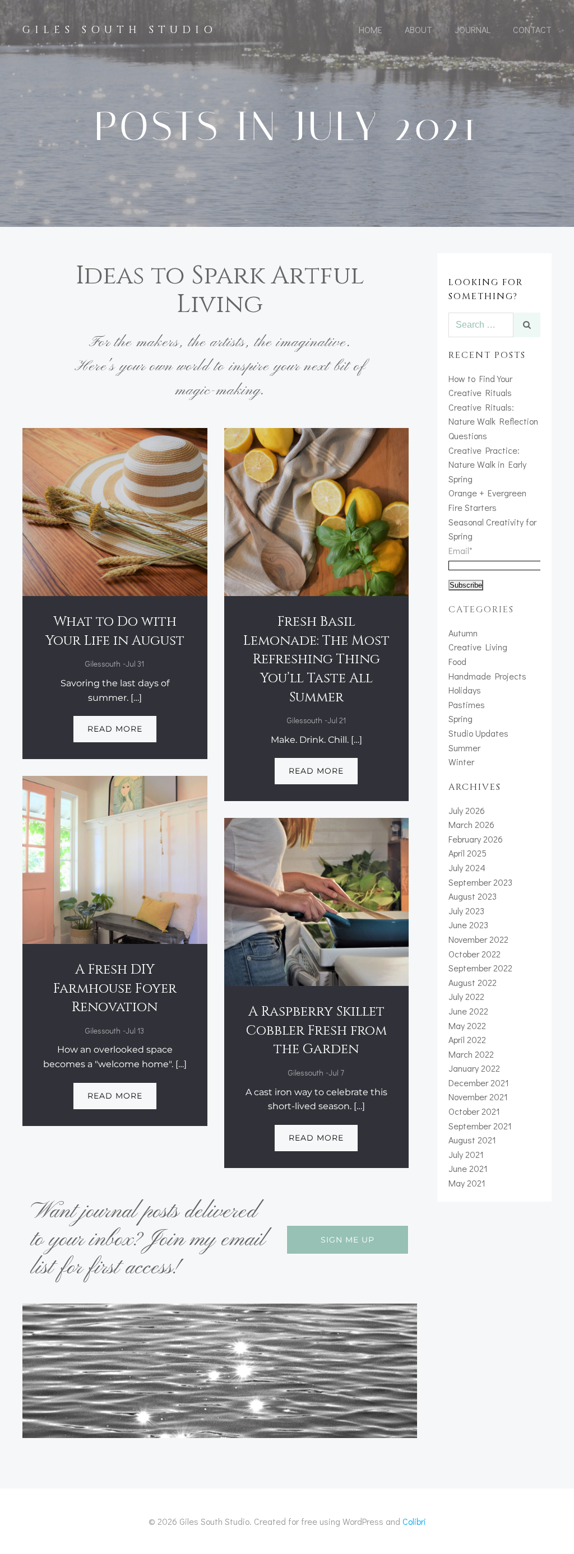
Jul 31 (135, 663)
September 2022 (480, 968)
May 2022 (467, 1025)
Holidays (464, 690)
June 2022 (468, 1011)
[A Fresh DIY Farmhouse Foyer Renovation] (114, 858)
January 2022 (474, 1068)
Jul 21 (336, 720)
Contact (532, 29)
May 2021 (466, 1183)
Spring (460, 718)
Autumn (463, 633)
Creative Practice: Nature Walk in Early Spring (487, 464)
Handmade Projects (487, 676)
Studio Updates (478, 733)
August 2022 (472, 982)
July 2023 (466, 910)
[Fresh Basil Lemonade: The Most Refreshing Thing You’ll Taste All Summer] (316, 511)
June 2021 (468, 1168)
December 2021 (478, 1082)
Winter (461, 761)
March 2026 (471, 824)
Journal (472, 29)
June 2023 (468, 924)
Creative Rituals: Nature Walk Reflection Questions (493, 421)
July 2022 (466, 996)
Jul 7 (336, 1072)
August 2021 (472, 1140)
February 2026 (475, 839)
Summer (464, 747)
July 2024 (466, 867)
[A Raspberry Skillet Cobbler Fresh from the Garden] (316, 900)
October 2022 (474, 954)
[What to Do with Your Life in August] (114, 511)
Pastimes (466, 704)
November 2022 (478, 939)
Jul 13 (135, 1030)
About (418, 29)
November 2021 (478, 1096)
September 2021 (480, 1126)
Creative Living (477, 647)
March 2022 (471, 1054)
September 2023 (480, 882)
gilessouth (103, 663)
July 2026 (466, 810)
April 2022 (467, 1039)
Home (370, 29)
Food (457, 661)
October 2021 (474, 1111)
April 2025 (467, 853)
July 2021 (466, 1154)
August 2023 (472, 896)
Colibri (414, 1521)
